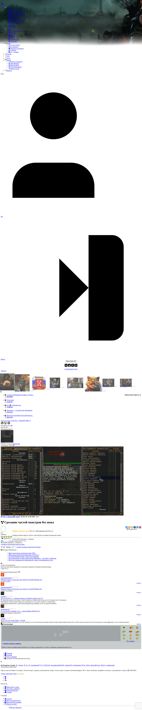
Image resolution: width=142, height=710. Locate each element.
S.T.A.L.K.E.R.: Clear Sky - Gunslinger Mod (15, 420)
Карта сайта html (6, 674)
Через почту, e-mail (12, 687)
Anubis (3, 619)
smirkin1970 (68, 665)
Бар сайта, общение (13, 689)
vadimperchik (16, 444)
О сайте (9, 692)
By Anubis (20, 674)
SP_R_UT (27, 665)
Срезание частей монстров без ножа (13, 544)
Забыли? (3, 371)
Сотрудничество (12, 690)
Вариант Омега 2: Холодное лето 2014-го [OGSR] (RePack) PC (21, 580)
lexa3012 (3, 596)
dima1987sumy (95, 665)
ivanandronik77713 (37, 665)
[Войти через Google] (75, 365)
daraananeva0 (5, 609)
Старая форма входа (71, 369)
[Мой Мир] (137, 527)
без (35, 547)
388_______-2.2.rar (7, 541)
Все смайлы (130, 641)
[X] (134, 527)
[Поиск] (2, 4)
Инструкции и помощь (13, 702)
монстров (31, 547)
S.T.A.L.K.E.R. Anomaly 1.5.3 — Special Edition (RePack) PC (20, 611)
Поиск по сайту (11, 704)
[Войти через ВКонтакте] (66, 365)
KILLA (103, 665)
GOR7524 (46, 665)
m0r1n (88, 665)
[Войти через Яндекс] (72, 365)
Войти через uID (71, 361)
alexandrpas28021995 (57, 665)
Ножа (39, 547)
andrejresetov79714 (79, 665)
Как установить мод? (14, 700)
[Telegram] (132, 527)
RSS (14, 674)
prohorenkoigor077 (7, 578)
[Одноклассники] (129, 527)
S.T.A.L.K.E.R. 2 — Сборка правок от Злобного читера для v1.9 (22, 598)
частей (19, 547)
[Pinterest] (140, 527)
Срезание (24, 547)
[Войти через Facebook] (69, 365)
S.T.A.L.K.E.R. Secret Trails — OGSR (13, 620)
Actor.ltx (9, 699)
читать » (139, 583)
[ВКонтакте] (126, 527)
